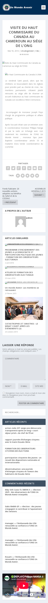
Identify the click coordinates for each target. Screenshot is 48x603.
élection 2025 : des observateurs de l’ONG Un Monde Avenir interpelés (23, 492)
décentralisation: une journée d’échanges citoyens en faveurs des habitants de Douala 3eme (21, 471)
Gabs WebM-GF (12, 506)
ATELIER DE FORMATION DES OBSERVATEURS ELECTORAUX (19, 273)
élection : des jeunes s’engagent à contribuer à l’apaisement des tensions (23, 509)
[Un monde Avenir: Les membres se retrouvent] (24, 283)
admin (29, 217)
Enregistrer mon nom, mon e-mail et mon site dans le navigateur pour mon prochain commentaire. (23, 395)
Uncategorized (27, 51)
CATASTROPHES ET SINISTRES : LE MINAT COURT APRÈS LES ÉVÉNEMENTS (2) (21, 326)
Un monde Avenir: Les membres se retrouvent (22, 288)
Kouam (8, 557)
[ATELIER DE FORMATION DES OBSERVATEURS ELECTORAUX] (24, 267)
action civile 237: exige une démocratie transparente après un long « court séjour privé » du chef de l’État (23, 430)
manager (9, 523)
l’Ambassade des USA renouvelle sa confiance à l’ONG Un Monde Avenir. (21, 525)
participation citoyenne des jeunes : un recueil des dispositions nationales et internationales (23, 460)
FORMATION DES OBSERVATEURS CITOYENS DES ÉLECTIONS (20, 449)
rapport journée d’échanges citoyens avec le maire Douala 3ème (22, 440)
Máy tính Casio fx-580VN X (17, 489)
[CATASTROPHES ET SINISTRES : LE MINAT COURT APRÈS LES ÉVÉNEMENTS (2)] (24, 308)
